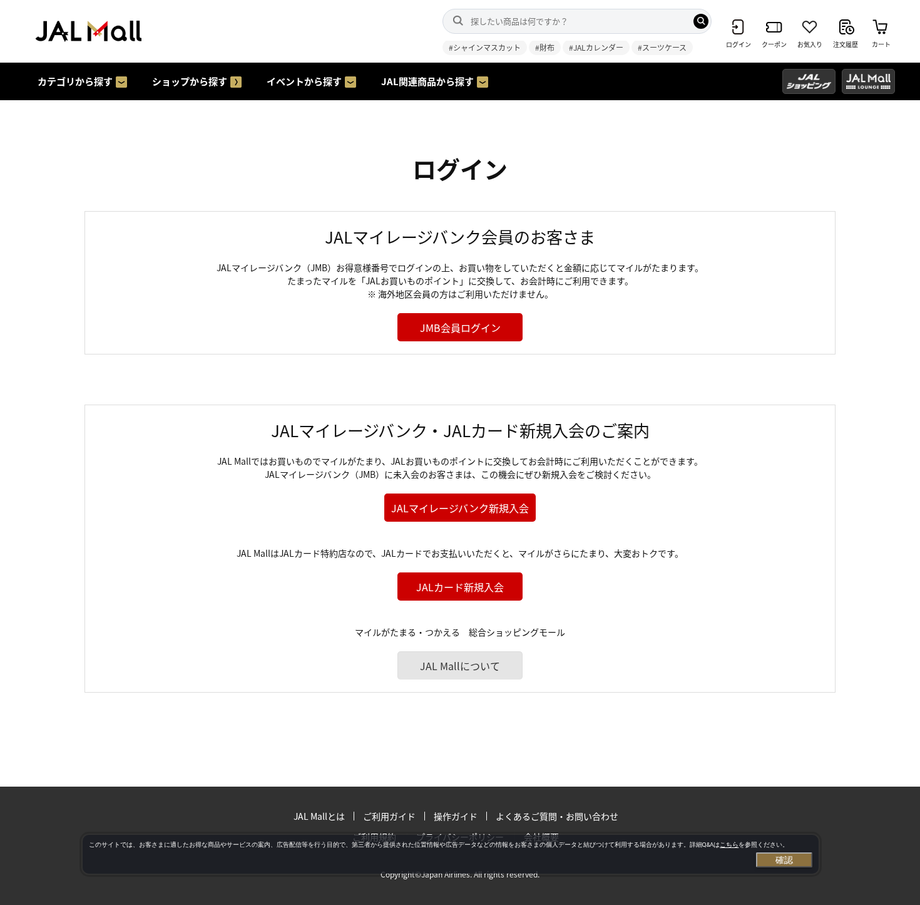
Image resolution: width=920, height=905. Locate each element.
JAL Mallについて (460, 665)
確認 (784, 860)
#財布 (545, 47)
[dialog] (451, 854)
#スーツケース (662, 47)
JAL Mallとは (319, 816)
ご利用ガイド (389, 816)
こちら (729, 844)
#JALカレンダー (596, 47)
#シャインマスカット (485, 47)
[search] (700, 21)
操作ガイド (456, 816)
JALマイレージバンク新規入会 (460, 507)
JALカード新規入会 (460, 586)
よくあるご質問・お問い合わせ (557, 816)
